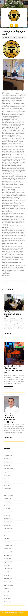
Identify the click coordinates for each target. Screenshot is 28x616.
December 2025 (8, 458)
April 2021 (6, 572)
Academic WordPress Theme (9, 612)
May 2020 (6, 595)
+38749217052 (15, 1)
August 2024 (7, 498)
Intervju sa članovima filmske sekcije (12, 314)
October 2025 (7, 465)
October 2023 (7, 525)
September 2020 (8, 585)
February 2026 (8, 455)
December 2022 (8, 552)
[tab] (11, 25)
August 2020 (7, 588)
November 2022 (8, 555)
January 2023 (7, 548)
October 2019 (7, 602)
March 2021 (7, 575)
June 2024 (7, 502)
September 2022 (8, 562)
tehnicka (15, 37)
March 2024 (7, 508)
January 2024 (7, 515)
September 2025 (8, 468)
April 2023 (6, 538)
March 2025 (7, 485)
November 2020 (8, 578)
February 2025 (8, 488)
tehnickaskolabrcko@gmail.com (14, 3)
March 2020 (7, 598)
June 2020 (7, 592)
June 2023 (7, 532)
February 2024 (8, 512)
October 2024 (7, 492)
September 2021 (8, 568)
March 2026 (7, 452)
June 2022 (7, 565)
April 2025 (6, 482)
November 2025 (8, 462)
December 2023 (8, 518)
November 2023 (8, 522)
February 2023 (8, 545)
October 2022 (7, 558)
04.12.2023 (7, 37)
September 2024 (8, 495)
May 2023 (6, 535)
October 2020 (7, 582)
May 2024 (6, 505)
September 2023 (8, 528)
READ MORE (9, 334)
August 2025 (7, 472)
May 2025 (6, 478)
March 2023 (7, 542)
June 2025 (7, 475)
